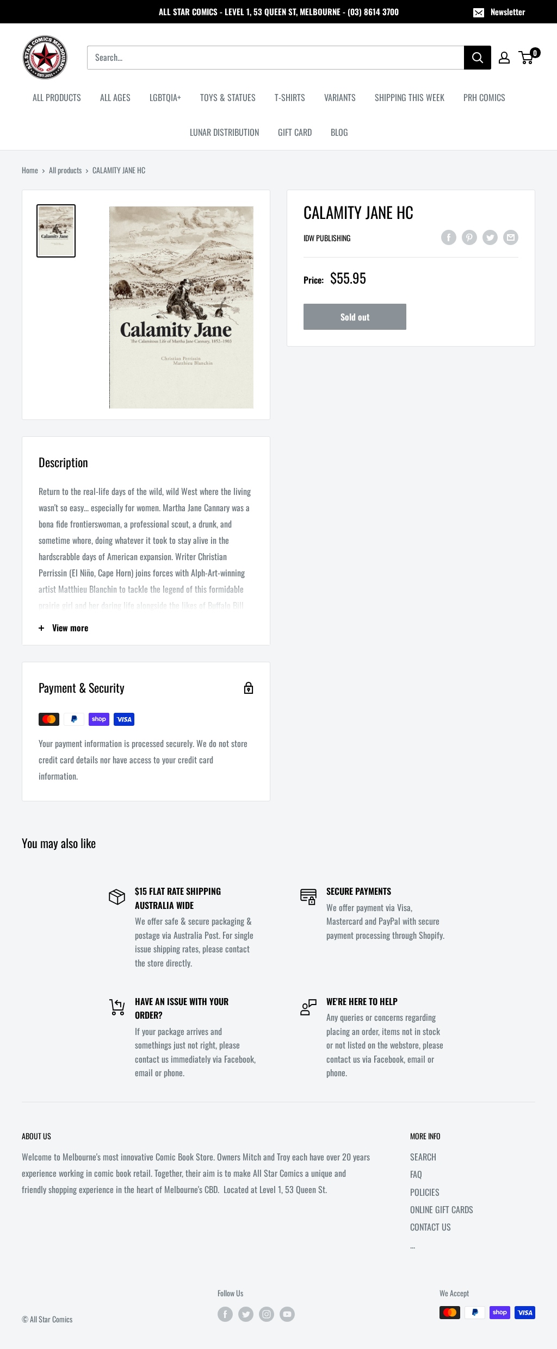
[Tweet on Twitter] (490, 236)
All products (65, 169)
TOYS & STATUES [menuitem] (228, 97)
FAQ (416, 1174)
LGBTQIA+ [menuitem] (165, 97)
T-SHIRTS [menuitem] (290, 97)
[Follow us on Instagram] (266, 1314)
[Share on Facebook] (448, 236)
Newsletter (508, 11)
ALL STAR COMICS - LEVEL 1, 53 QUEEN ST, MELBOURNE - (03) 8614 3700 (279, 11)
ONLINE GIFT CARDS (441, 1209)
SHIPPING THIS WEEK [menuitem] (409, 97)
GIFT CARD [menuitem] (295, 132)
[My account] (504, 58)
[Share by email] (510, 236)
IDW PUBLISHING (327, 237)
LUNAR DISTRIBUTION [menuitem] (224, 132)
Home (30, 169)
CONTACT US (430, 1226)
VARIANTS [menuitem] (340, 97)
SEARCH (423, 1156)
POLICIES (425, 1192)
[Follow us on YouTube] (287, 1314)
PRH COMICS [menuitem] (484, 97)
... (412, 1244)
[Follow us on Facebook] (225, 1314)
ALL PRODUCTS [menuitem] (57, 97)
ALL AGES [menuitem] (115, 97)
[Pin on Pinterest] (469, 236)
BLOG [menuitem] (339, 132)
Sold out (355, 316)
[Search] (477, 58)
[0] (526, 57)
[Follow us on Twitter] (245, 1314)
